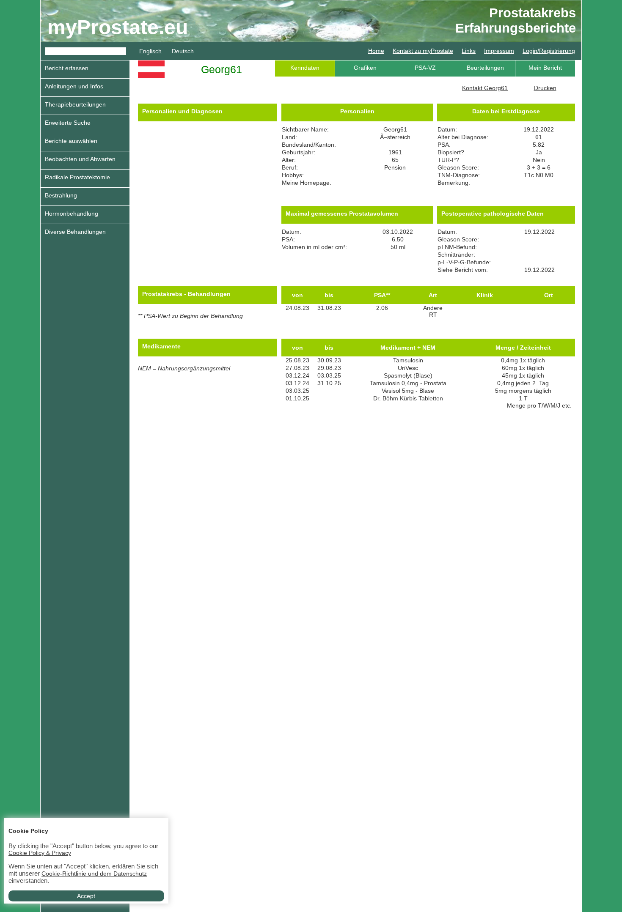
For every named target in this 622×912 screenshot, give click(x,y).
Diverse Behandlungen (75, 231)
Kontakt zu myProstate (423, 50)
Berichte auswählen (71, 140)
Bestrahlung (61, 195)
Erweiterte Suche (68, 122)
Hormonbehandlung (71, 213)
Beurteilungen (485, 67)
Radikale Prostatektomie (77, 177)
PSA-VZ (425, 67)
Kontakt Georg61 (485, 88)
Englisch (150, 51)
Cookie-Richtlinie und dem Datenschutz (94, 873)
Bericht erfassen (66, 68)
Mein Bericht (545, 67)
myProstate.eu (117, 27)
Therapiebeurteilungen (75, 104)
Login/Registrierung (549, 50)
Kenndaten (304, 67)
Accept (86, 896)
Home (376, 50)
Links (469, 50)
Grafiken (365, 67)
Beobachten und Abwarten (80, 159)
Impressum (499, 50)
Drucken (545, 88)
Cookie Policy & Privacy (39, 852)
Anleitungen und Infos (74, 86)
